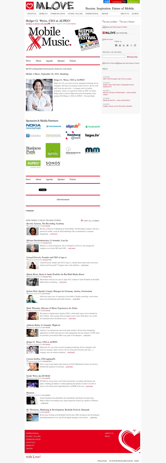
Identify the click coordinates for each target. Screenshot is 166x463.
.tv (124, 2)
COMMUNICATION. (58, 13)
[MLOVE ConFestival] (109, 63)
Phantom (30, 392)
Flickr (131, 45)
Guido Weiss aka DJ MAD (38, 375)
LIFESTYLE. (32, 13)
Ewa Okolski (72, 24)
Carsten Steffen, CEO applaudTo (40, 358)
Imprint (136, 461)
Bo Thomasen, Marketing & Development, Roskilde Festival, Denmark (57, 409)
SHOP (106, 2)
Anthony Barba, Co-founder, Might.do (43, 324)
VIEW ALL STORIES (91, 221)
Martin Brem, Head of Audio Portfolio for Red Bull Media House (55, 274)
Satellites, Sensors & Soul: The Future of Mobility (117, 106)
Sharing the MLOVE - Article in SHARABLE (116, 100)
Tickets (73, 60)
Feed (135, 45)
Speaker (61, 60)
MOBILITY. (43, 13)
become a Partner (128, 21)
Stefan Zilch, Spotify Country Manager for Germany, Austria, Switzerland (59, 291)
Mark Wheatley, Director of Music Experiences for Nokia (51, 308)
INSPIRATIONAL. (92, 13)
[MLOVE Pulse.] (107, 39)
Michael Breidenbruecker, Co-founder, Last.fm (47, 240)
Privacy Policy (102, 461)
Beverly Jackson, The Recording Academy (45, 223)
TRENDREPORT (133, 2)
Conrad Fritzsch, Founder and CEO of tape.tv (46, 257)
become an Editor (110, 21)
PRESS (107, 436)
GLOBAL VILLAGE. (75, 13)
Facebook (116, 45)
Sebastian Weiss (47, 243)
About (38, 60)
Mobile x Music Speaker (37, 24)
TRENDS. (105, 13)
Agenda (49, 60)
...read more (52, 234)
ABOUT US (109, 433)
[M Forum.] (103, 27)
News (28, 60)
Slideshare (127, 45)
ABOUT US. (124, 13)
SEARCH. (135, 13)
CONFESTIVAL (115, 2)
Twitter (124, 45)
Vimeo (120, 45)
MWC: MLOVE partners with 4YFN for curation (117, 79)
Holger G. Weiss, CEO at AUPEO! (41, 341)
